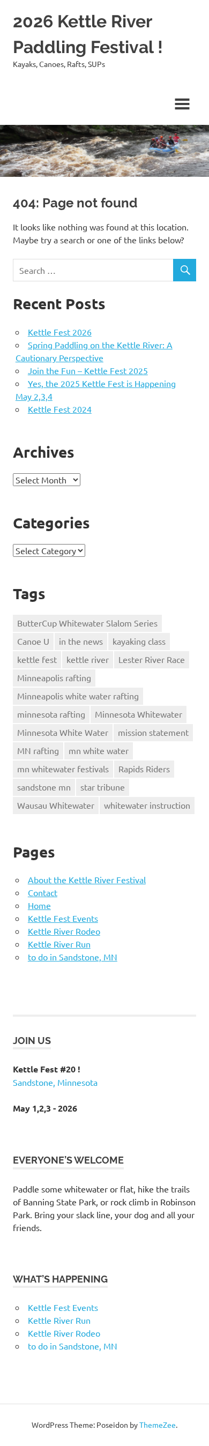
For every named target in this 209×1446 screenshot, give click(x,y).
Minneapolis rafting (54, 677)
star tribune (102, 786)
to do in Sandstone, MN (72, 956)
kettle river (87, 659)
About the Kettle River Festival (87, 879)
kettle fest (37, 659)
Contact (42, 892)
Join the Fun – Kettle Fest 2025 (88, 370)
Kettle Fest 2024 (60, 409)
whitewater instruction (147, 805)
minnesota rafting (51, 714)
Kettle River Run (59, 943)
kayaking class (139, 641)
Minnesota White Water (62, 732)
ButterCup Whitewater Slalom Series (87, 622)
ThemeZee (157, 1424)
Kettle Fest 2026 (60, 331)
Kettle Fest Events (63, 918)
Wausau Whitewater (55, 805)
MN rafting (38, 750)
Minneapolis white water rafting (78, 695)
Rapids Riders (144, 768)
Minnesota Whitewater (138, 714)
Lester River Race (151, 659)
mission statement (153, 732)
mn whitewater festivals (63, 768)
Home (39, 905)
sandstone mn (44, 786)
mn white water (99, 750)
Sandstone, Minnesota (55, 1082)
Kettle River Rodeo (64, 931)
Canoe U (33, 641)
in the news (81, 641)
